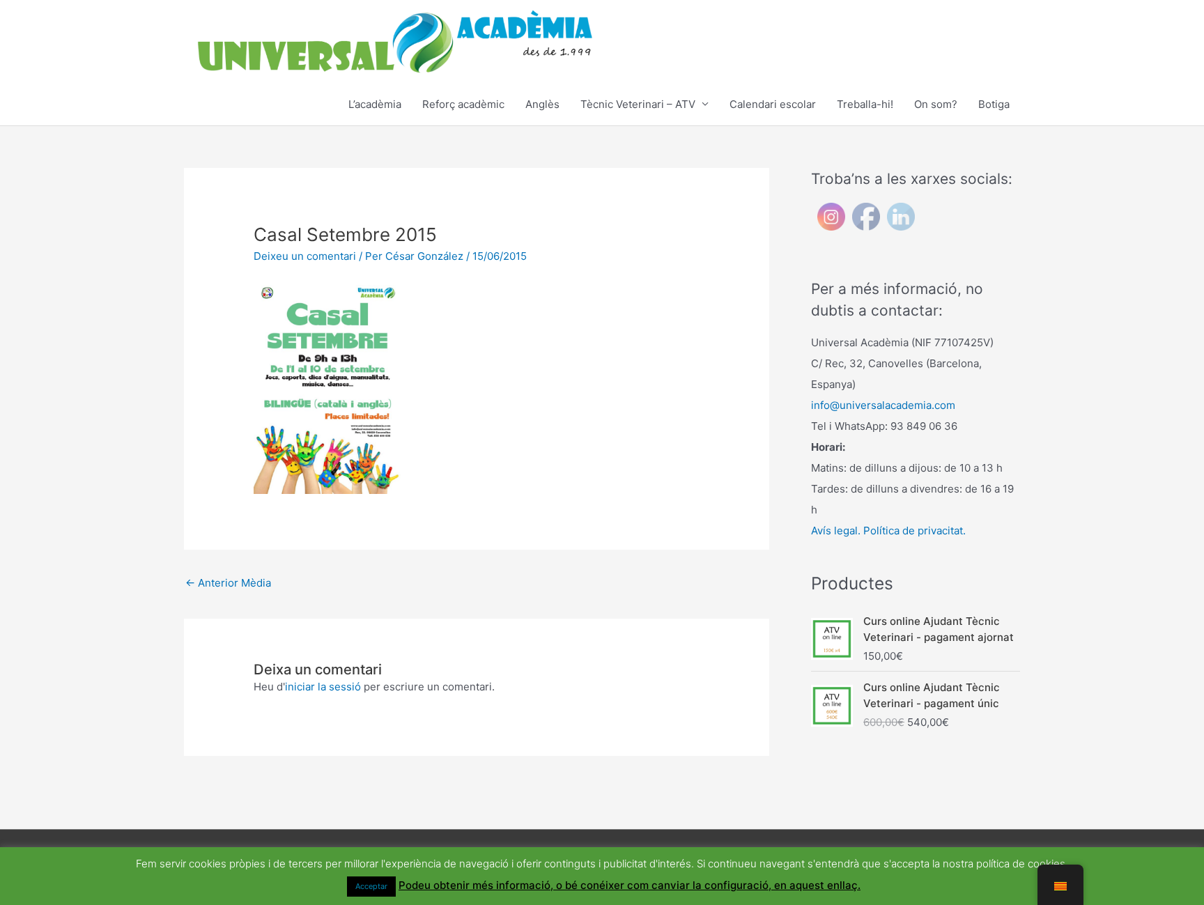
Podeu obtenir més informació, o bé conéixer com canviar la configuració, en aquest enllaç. (629, 885)
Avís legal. (835, 530)
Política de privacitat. (914, 530)
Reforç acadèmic (463, 104)
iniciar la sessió (323, 686)
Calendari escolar (773, 104)
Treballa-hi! (865, 104)
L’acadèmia (374, 104)
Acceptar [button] (371, 886)
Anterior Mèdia (228, 582)
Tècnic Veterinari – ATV (637, 104)
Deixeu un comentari (305, 256)
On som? (935, 104)
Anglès (542, 104)
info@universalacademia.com (883, 405)
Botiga (994, 104)
